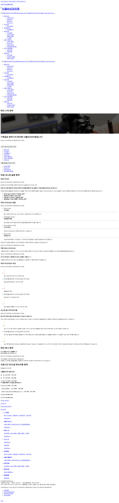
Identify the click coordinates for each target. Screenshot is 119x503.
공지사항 (9, 55)
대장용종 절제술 (12, 46)
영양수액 (9, 50)
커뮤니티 (6, 53)
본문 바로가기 (13, 1)
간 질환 (9, 38)
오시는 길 (10, 23)
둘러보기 (9, 21)
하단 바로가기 (21, 1)
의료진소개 (10, 17)
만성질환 (9, 33)
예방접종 (9, 51)
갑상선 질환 (10, 34)
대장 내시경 (10, 45)
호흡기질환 (10, 36)
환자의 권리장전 (8, 493)
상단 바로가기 (5, 1)
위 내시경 (10, 43)
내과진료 (6, 31)
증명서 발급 (10, 58)
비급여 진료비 (11, 56)
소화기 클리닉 (8, 39)
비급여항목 (7, 495)
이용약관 (6, 490)
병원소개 (6, 16)
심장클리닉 (7, 28)
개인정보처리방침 (9, 492)
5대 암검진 (10, 26)
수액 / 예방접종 (8, 48)
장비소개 (9, 19)
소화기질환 (10, 41)
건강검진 (6, 24)
